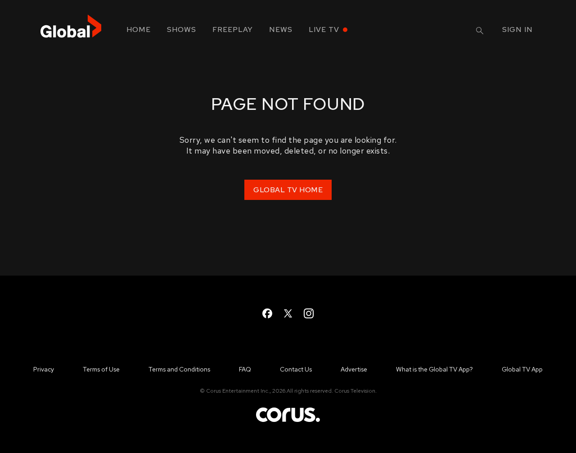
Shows (181, 29)
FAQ (245, 369)
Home (138, 29)
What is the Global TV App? (434, 369)
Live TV (324, 29)
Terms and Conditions (179, 369)
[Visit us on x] (288, 313)
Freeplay (232, 29)
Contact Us (296, 369)
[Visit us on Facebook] (267, 313)
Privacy (43, 369)
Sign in (517, 29)
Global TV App (522, 369)
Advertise (354, 369)
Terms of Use (101, 369)
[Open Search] (479, 31)
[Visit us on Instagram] (308, 313)
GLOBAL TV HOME (288, 190)
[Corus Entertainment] (288, 421)
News (280, 29)
